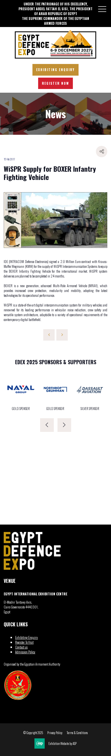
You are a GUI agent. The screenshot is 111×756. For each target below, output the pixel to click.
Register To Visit (24, 642)
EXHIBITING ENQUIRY (55, 69)
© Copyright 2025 (33, 733)
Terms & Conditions (77, 733)
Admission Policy (25, 651)
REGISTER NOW (55, 83)
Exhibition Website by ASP (62, 743)
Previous (47, 425)
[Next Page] (62, 335)
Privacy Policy (54, 733)
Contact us (21, 647)
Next (64, 425)
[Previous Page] (49, 335)
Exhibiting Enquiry (26, 637)
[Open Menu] (102, 9)
